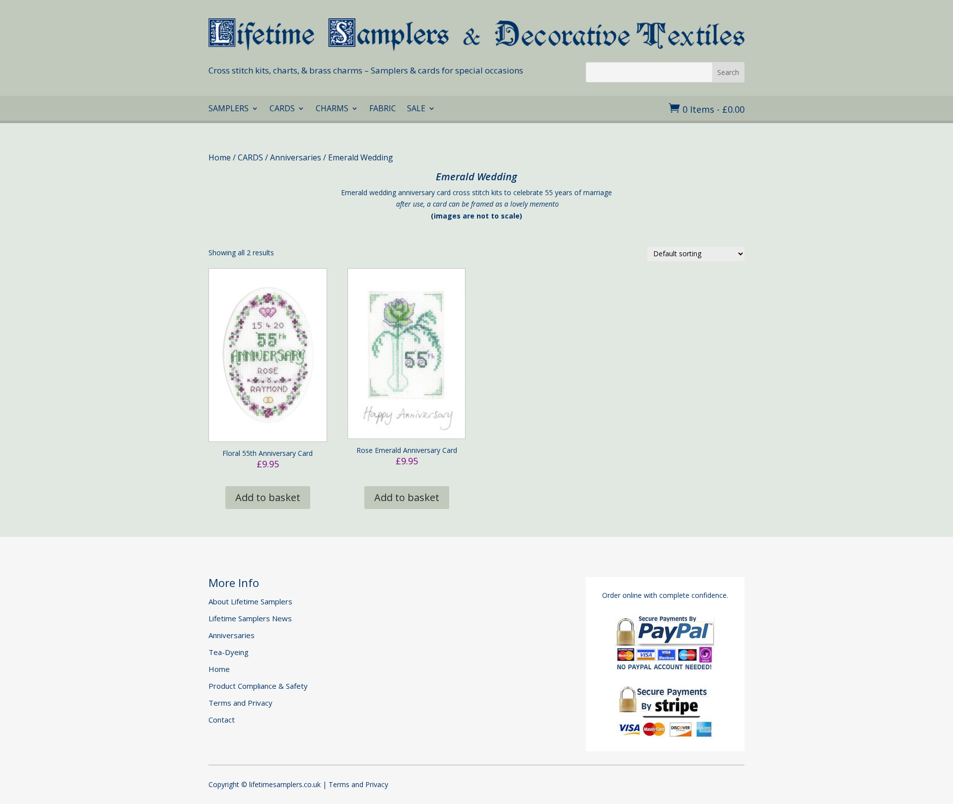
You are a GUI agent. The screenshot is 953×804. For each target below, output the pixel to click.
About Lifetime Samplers (250, 601)
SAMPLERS (228, 109)
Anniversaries (295, 157)
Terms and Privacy (240, 703)
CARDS (282, 109)
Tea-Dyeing (228, 652)
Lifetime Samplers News (250, 618)
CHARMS (332, 109)
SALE (416, 109)
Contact (221, 720)
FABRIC (382, 109)
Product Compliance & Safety (258, 686)
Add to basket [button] (267, 497)
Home (219, 157)
